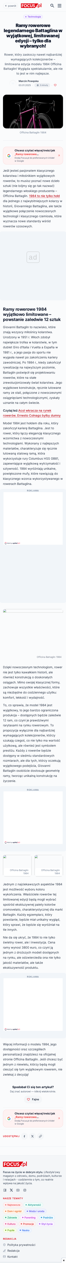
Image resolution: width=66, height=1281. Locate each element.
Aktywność (34, 1204)
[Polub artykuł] (55, 85)
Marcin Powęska (29, 81)
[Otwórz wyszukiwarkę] (52, 6)
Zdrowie (12, 1217)
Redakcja (13, 1250)
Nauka (25, 1230)
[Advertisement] (33, 517)
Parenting (30, 1217)
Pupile (10, 1230)
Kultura (11, 1223)
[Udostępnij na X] (32, 1136)
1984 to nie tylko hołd (44, 196)
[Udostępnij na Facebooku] (24, 1136)
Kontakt (12, 1256)
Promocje (28, 1223)
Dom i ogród (14, 1211)
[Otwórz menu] (59, 5)
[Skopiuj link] (40, 1136)
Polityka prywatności (21, 1245)
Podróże (48, 1217)
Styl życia (47, 1223)
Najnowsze (13, 1204)
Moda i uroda (36, 1211)
